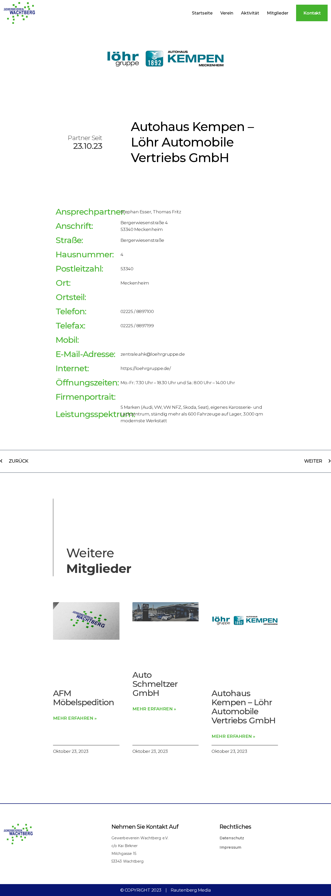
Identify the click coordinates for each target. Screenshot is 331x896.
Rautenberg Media (191, 890)
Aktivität (250, 13)
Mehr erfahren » (75, 718)
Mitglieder (277, 13)
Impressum (230, 847)
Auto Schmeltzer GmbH (155, 684)
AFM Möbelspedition (83, 697)
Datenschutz (232, 838)
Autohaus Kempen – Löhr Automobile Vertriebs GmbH (243, 706)
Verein (226, 13)
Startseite (202, 13)
